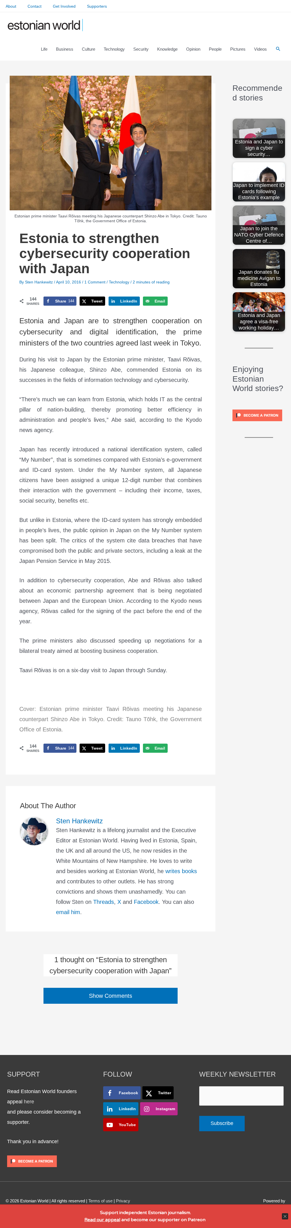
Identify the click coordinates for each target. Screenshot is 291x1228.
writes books (181, 871)
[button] (278, 49)
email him (68, 912)
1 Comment (94, 282)
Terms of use (100, 1200)
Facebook (146, 902)
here (29, 1101)
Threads (103, 902)
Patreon (196, 1220)
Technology (119, 282)
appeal (112, 1220)
